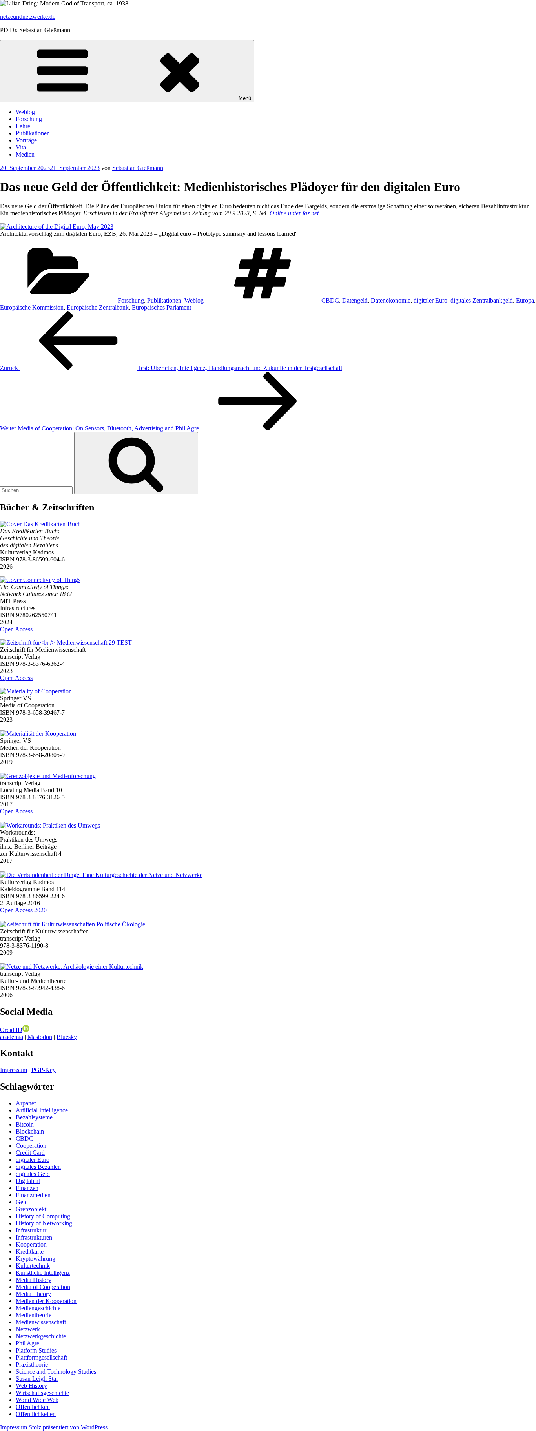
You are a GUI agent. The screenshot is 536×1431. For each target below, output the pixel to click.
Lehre (23, 126)
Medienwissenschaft (41, 1322)
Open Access (16, 629)
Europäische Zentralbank (98, 307)
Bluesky (67, 1037)
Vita (21, 147)
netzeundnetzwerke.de (27, 16)
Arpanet (26, 1103)
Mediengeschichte (38, 1308)
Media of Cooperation (43, 1286)
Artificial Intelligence (42, 1110)
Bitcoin (25, 1124)
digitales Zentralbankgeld (481, 300)
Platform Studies (36, 1350)
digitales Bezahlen (38, 1166)
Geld (22, 1202)
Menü (245, 98)
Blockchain (30, 1131)
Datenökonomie (390, 300)
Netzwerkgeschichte (41, 1336)
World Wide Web (37, 1399)
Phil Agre (27, 1343)
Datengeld (355, 300)
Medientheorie (33, 1315)
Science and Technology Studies (56, 1371)
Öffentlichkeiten (36, 1414)
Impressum (13, 1069)
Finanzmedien (33, 1195)
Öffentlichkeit (33, 1407)
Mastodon (39, 1037)
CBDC (330, 300)
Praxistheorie (32, 1364)
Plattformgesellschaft (41, 1357)
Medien (25, 154)
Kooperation (31, 1244)
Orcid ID (11, 1029)
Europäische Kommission (32, 307)
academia (11, 1037)
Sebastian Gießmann (137, 167)
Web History (31, 1385)
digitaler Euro (430, 300)
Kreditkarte (30, 1251)
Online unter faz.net (294, 213)
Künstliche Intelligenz (43, 1272)
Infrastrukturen (34, 1237)
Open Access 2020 (23, 910)
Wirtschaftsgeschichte (42, 1392)
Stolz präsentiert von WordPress (68, 1427)
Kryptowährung (35, 1258)
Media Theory (33, 1294)
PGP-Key (43, 1069)
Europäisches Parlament (161, 307)
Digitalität (28, 1181)
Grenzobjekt (31, 1209)
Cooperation (31, 1145)
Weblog (25, 112)
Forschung (29, 119)
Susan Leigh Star (37, 1378)
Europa (525, 300)
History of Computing (43, 1216)
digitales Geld (33, 1173)
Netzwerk (28, 1329)
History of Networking (44, 1223)
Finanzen (27, 1188)
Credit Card (30, 1152)
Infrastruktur (31, 1230)
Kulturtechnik (33, 1265)
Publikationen (33, 133)
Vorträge (26, 140)
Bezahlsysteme (34, 1117)
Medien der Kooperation (46, 1301)
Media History (33, 1279)
